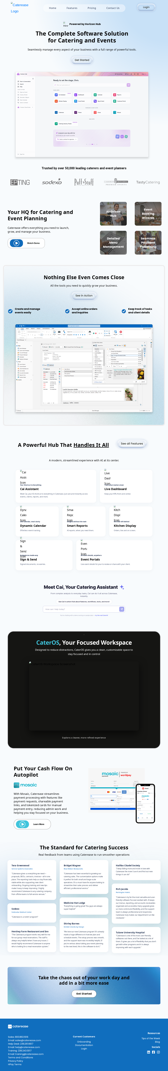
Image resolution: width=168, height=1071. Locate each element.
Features (72, 8)
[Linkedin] (148, 1052)
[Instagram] (158, 1052)
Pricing (92, 8)
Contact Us (113, 8)
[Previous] (17, 699)
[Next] (151, 699)
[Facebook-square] (153, 1052)
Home (52, 8)
